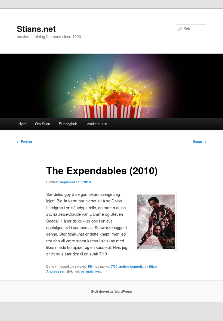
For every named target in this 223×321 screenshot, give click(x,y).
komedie (137, 266)
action (124, 266)
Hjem (22, 123)
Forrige (24, 141)
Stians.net (36, 28)
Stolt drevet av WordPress (111, 291)
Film (91, 266)
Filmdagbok (68, 123)
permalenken (91, 271)
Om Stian (42, 123)
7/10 (114, 266)
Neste (199, 141)
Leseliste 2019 (96, 123)
